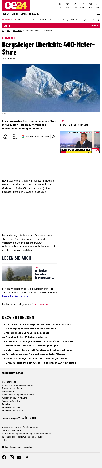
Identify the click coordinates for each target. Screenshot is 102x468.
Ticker (5, 13)
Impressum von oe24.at (12, 407)
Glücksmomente (24, 20)
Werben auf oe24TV (11, 401)
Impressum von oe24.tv (12, 410)
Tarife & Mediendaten (12, 430)
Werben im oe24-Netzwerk (14, 398)
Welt (7, 26)
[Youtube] (19, 457)
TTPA (4, 440)
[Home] (3, 31)
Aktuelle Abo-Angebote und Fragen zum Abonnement (27, 434)
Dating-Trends (85, 20)
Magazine (34, 13)
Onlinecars (96, 20)
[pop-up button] (91, 149)
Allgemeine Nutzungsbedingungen (18, 385)
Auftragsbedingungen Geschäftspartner (20, 427)
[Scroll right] (98, 20)
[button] (64, 149)
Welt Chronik (17, 31)
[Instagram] (12, 457)
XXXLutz (74, 20)
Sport (15, 13)
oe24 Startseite (9, 382)
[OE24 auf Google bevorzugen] (53, 136)
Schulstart (37, 20)
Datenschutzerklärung (12, 388)
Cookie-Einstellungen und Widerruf (18, 395)
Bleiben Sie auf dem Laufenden (17, 447)
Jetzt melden (41, 304)
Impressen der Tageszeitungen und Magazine (22, 437)
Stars (24, 13)
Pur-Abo (6, 404)
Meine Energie (63, 20)
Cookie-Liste (8, 391)
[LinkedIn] (26, 457)
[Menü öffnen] (98, 14)
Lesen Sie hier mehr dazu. (17, 296)
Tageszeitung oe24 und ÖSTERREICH (19, 418)
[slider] (73, 149)
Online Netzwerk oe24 (12, 372)
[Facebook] (4, 457)
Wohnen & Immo (49, 20)
